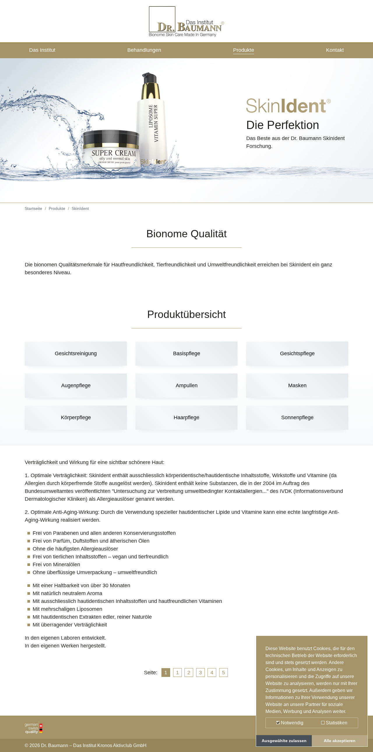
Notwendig (291, 722)
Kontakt (335, 50)
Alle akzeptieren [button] (340, 740)
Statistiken (336, 722)
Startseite (33, 208)
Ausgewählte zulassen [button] (284, 740)
